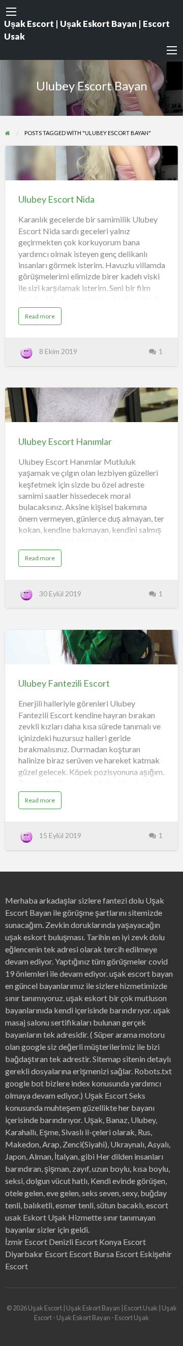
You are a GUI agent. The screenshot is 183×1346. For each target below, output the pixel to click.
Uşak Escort (106, 1095)
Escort (80, 1254)
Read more (43, 318)
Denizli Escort (73, 1241)
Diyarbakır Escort (36, 1254)
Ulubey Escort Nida (56, 199)
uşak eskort (86, 998)
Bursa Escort (116, 1254)
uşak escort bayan (141, 973)
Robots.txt (153, 1071)
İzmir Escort (26, 1241)
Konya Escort (122, 1241)
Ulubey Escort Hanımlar (65, 441)
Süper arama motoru (129, 1034)
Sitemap (107, 1059)
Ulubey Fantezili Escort (64, 683)
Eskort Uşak (45, 1217)
